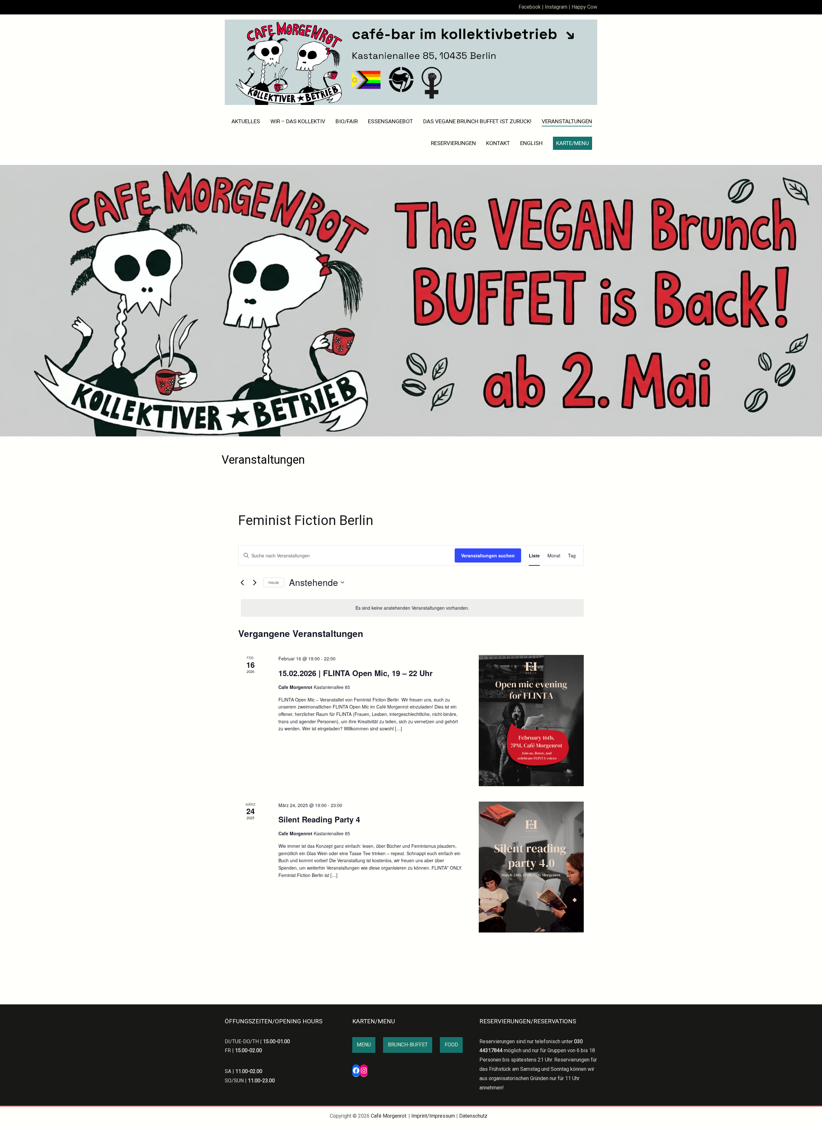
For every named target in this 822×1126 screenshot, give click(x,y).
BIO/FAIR (347, 121)
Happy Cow (584, 7)
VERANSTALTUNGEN (567, 121)
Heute (273, 582)
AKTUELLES (246, 121)
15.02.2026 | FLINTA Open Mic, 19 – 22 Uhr (355, 672)
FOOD (451, 1045)
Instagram (556, 7)
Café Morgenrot (388, 1116)
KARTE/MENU (572, 143)
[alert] (412, 608)
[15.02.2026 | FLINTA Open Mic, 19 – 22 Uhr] (531, 720)
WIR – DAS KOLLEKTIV (297, 121)
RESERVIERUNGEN (453, 143)
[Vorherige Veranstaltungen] (242, 582)
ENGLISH (531, 143)
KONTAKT (498, 143)
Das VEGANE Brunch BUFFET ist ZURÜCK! (477, 121)
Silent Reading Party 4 (319, 819)
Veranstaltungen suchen (488, 555)
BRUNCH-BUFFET (408, 1045)
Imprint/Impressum (433, 1116)
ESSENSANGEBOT (390, 121)
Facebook (530, 7)
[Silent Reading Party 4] (531, 867)
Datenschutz (473, 1116)
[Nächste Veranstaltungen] (254, 582)
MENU (364, 1045)
